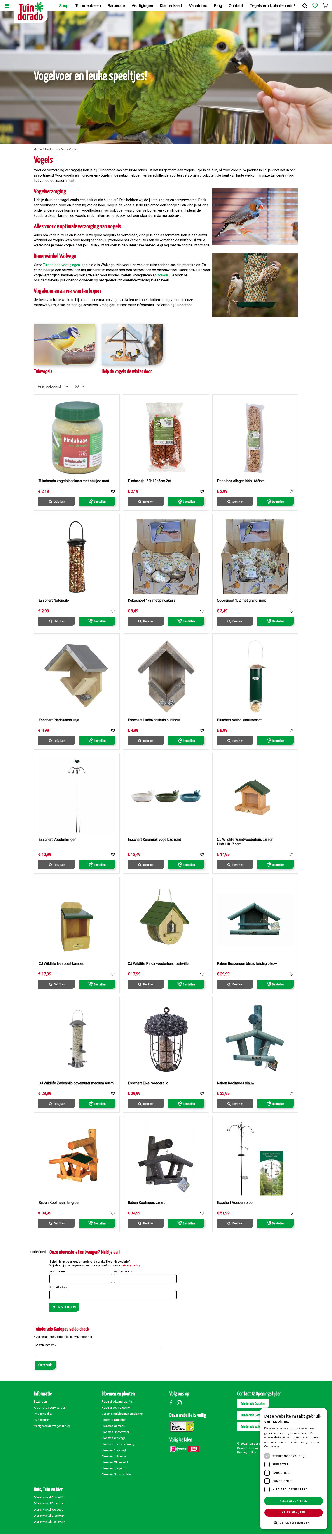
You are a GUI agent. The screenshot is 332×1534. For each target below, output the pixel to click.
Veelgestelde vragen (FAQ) (52, 1426)
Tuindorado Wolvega (253, 1426)
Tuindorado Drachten (253, 1403)
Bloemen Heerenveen (116, 1432)
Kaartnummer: (45, 1345)
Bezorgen (40, 1401)
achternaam (123, 1271)
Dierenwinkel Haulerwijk (49, 1521)
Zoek (305, 5)
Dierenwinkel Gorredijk (49, 1497)
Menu (6, 5)
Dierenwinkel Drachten (49, 1503)
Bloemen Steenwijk (114, 1450)
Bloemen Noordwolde (116, 1474)
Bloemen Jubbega (114, 1456)
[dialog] (324, 1526)
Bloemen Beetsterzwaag (118, 1444)
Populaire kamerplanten (117, 1401)
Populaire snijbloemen (116, 1407)
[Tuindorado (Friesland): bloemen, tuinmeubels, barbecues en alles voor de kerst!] (31, 11)
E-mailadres (58, 1287)
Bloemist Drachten (114, 1419)
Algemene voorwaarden (50, 1407)
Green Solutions (247, 1448)
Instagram (180, 1402)
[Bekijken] (325, 5)
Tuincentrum (42, 1419)
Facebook (172, 1402)
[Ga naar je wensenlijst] (315, 5)
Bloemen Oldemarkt (115, 1462)
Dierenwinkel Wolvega (48, 1509)
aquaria (163, 275)
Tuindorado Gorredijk (253, 1415)
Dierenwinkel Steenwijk (49, 1515)
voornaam (57, 1271)
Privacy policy (43, 1413)
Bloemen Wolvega (114, 1438)
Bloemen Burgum (113, 1468)
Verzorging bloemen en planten (122, 1413)
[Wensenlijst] (315, 5)
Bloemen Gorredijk (114, 1426)
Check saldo (45, 1365)
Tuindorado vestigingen (61, 265)
